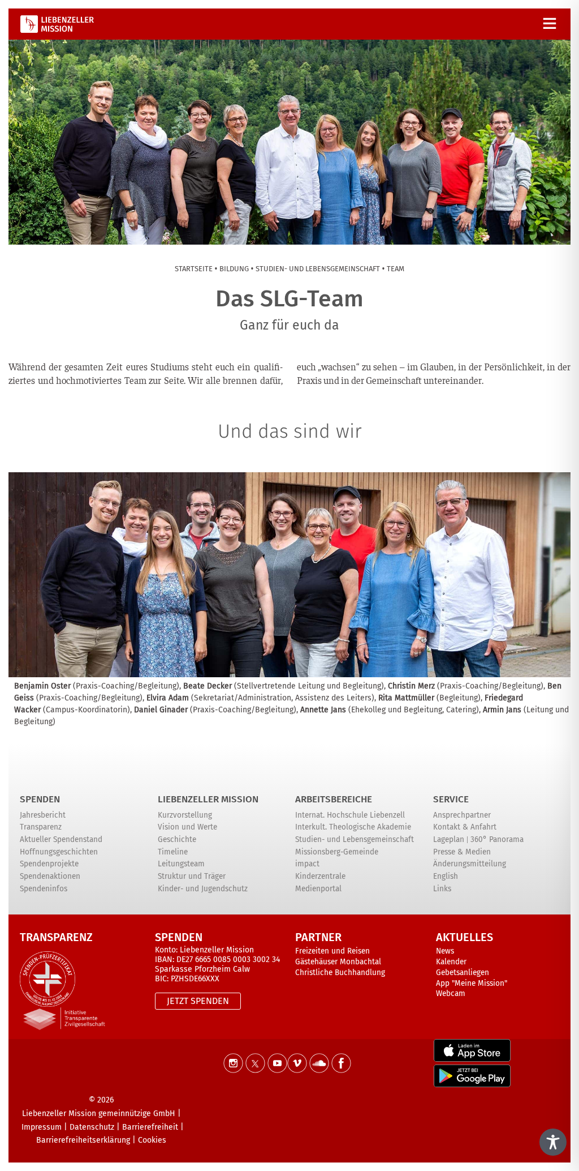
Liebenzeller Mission (208, 799)
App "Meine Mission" (471, 983)
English (445, 876)
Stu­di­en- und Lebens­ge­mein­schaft (318, 268)
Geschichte (177, 839)
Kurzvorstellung (185, 815)
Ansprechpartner (462, 815)
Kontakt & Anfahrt (464, 827)
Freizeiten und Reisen (332, 951)
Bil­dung (234, 268)
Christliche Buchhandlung (340, 972)
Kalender (451, 962)
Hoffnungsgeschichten (59, 852)
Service (451, 799)
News (445, 951)
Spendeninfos (43, 889)
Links (442, 889)
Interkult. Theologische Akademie (353, 827)
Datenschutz (92, 1127)
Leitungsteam (181, 864)
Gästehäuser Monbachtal (338, 962)
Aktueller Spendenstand (61, 839)
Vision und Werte (187, 827)
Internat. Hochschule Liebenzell (350, 815)
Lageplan (448, 839)
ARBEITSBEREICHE (333, 799)
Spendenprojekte (49, 864)
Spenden (40, 799)
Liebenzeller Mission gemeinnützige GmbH (98, 1113)
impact (307, 864)
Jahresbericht (43, 815)
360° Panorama (497, 839)
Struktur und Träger (192, 876)
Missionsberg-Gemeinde (336, 852)
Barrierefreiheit (150, 1127)
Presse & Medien (462, 852)
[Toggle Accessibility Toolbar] (553, 1142)
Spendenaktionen (50, 876)
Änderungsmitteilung (469, 864)
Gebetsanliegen (462, 972)
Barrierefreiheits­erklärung (83, 1140)
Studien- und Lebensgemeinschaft (354, 839)
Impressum (41, 1127)
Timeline (173, 852)
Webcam (450, 993)
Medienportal (318, 889)
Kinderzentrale (320, 876)
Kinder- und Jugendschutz (203, 889)
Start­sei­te (194, 268)
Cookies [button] (152, 1140)
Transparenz (41, 827)
